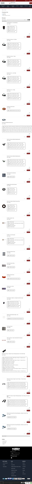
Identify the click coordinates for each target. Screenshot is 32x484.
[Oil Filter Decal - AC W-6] (4, 288)
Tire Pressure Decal (9, 326)
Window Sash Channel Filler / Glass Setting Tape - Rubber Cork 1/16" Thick (17, 413)
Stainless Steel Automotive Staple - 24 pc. (12, 314)
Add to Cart (28, 295)
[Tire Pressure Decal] (4, 328)
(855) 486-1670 (14, 451)
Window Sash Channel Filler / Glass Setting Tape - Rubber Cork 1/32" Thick (17, 424)
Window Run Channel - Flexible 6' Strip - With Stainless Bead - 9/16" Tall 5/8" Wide (13, 353)
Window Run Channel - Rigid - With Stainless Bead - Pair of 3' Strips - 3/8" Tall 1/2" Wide (18, 396)
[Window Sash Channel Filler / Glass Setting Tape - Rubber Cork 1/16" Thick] (4, 415)
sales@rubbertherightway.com (15, 454)
